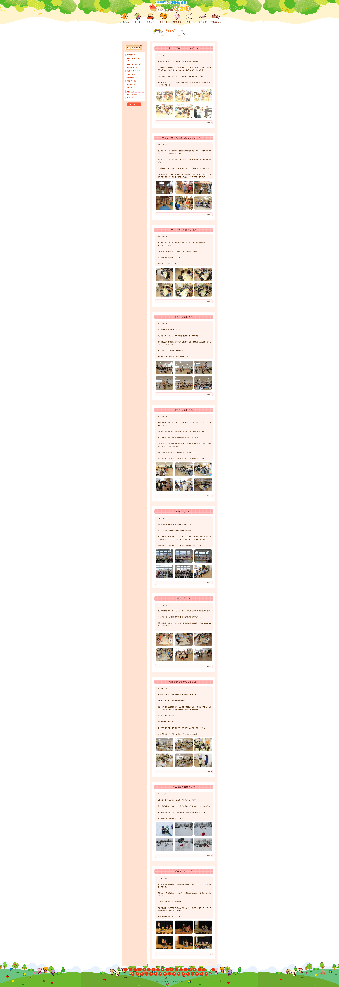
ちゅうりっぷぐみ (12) (133, 71)
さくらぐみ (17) (131, 74)
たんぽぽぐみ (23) (132, 67)
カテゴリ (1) (130, 97)
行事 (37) (129, 87)
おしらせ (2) (130, 91)
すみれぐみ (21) (131, 81)
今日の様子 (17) (131, 84)
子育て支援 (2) (131, 55)
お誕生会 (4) (130, 77)
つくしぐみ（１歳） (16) (134, 64)
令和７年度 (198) (132, 94)
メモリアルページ (134, 104)
